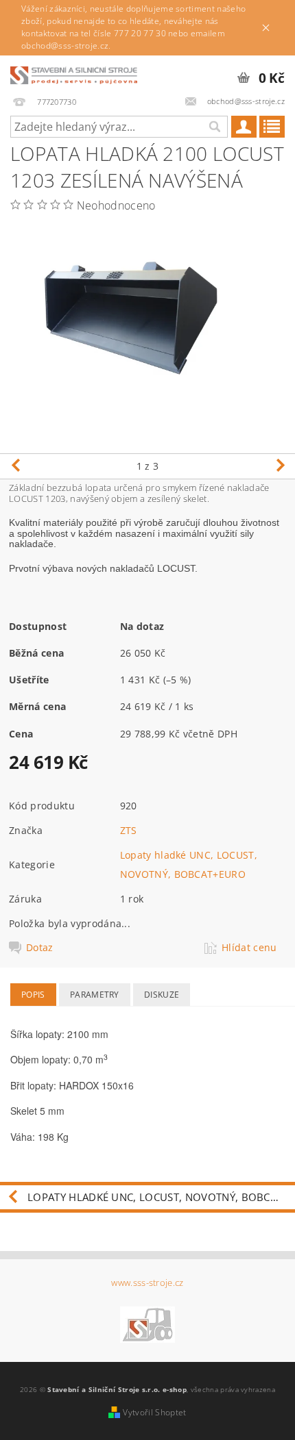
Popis (33, 994)
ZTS (128, 830)
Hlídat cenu (249, 948)
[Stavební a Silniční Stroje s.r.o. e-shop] (73, 73)
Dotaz (40, 948)
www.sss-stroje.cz (147, 1282)
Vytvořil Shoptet (154, 1412)
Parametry (94, 994)
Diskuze (161, 994)
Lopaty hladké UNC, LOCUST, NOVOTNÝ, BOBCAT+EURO (161, 1197)
